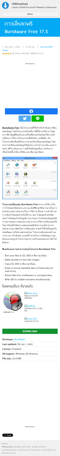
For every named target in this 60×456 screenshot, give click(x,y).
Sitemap (5, 443)
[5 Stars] (11, 54)
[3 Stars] (7, 54)
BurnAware (19, 339)
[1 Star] (3, 54)
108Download (7, 447)
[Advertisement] (30, 84)
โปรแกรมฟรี (46, 450)
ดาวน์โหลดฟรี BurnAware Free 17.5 (26, 28)
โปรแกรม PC (36, 450)
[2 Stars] (5, 54)
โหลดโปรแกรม (24, 450)
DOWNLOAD (30, 331)
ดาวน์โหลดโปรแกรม (9, 450)
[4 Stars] (9, 54)
